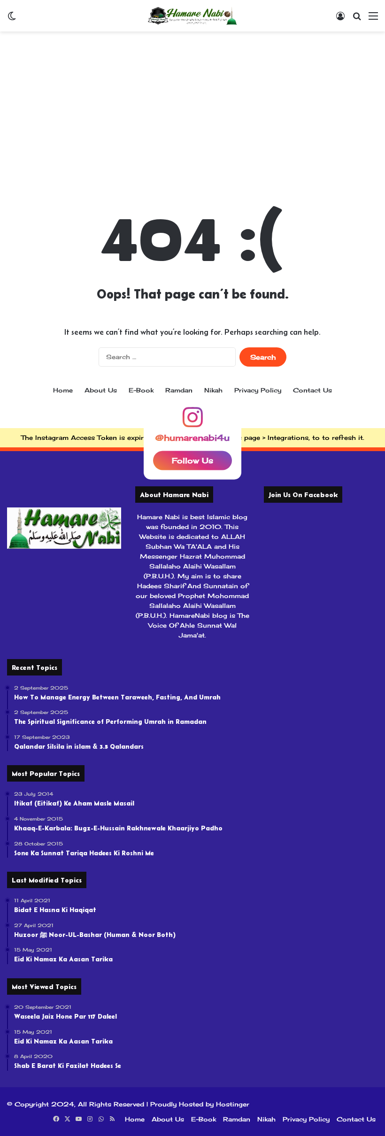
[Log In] (340, 19)
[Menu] (373, 19)
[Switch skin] (11, 19)
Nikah (213, 390)
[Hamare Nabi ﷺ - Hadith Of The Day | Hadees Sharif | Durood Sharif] (192, 16)
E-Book (141, 390)
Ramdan (178, 390)
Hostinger (232, 1104)
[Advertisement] (192, 106)
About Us (101, 390)
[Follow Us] (192, 421)
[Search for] (357, 19)
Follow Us (192, 460)
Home (63, 390)
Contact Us (312, 390)
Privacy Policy (257, 390)
